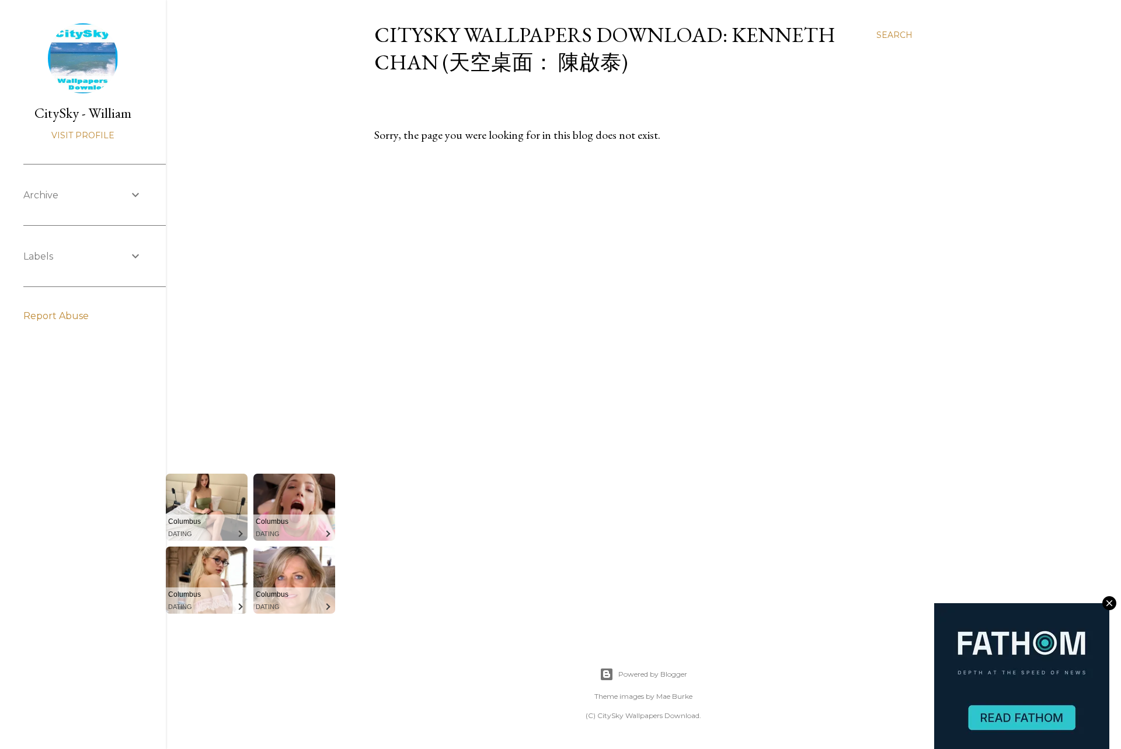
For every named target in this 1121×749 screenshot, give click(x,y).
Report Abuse (56, 315)
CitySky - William (82, 113)
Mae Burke (674, 696)
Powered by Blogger (652, 674)
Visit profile (82, 135)
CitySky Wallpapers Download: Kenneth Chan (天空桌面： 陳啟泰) (604, 48)
